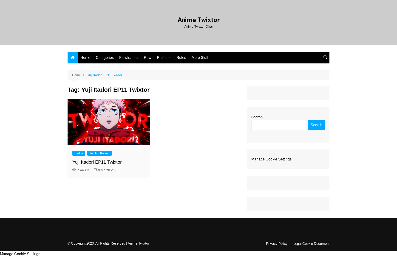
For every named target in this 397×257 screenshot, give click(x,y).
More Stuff (200, 58)
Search (257, 117)
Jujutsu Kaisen (99, 153)
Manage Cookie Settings (271, 159)
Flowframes (128, 58)
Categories (105, 58)
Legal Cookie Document (311, 244)
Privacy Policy (277, 244)
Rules (181, 58)
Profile (162, 58)
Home (85, 58)
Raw (147, 58)
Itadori (79, 153)
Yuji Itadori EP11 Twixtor (97, 162)
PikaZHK (83, 170)
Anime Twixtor (199, 20)
